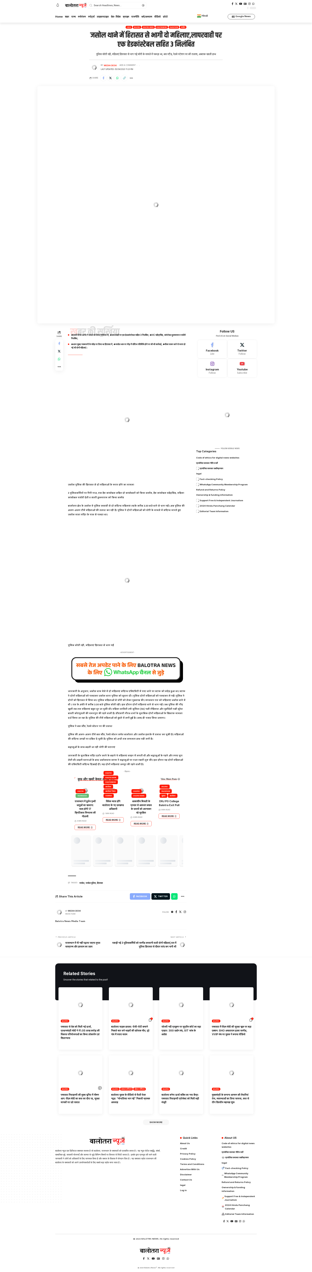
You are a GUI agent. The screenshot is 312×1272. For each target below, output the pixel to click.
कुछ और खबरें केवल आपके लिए (96, 779)
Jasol (129, 27)
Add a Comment (127, 65)
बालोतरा (108, 786)
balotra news (148, 27)
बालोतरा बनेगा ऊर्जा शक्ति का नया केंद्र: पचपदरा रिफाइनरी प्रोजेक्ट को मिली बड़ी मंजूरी (180, 1098)
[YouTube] (240, 4)
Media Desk (110, 65)
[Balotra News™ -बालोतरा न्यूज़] (156, 1251)
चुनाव (163, 795)
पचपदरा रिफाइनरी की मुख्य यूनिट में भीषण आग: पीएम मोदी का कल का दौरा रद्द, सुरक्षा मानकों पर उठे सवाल (80, 1098)
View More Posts (169, 779)
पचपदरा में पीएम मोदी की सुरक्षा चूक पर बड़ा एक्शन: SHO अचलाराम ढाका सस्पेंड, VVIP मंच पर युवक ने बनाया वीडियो (231, 1030)
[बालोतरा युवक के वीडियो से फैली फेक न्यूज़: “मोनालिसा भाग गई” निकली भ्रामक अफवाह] (131, 1072)
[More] (131, 78)
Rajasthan (174, 27)
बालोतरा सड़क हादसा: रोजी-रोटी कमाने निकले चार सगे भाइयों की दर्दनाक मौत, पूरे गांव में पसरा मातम (130, 1030)
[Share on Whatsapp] (117, 78)
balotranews (161, 27)
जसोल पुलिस (91, 882)
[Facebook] (232, 4)
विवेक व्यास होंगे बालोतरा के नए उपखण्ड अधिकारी (113, 805)
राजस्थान (108, 795)
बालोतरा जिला (110, 791)
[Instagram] (249, 4)
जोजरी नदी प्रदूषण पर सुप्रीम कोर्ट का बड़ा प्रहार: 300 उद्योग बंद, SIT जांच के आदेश (181, 1030)
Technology (82, 795)
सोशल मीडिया (139, 1089)
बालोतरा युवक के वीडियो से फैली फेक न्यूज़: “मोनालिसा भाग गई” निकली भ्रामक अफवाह (130, 1098)
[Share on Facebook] (103, 78)
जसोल (183, 27)
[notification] (57, 5)
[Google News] (245, 4)
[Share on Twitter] (110, 78)
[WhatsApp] (253, 4)
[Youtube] (242, 368)
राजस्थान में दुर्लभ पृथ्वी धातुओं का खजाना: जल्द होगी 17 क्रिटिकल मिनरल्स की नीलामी (85, 809)
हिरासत (100, 882)
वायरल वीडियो (126, 1089)
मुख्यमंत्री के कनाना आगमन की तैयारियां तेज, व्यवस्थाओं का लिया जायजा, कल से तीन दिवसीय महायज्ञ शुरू (230, 1098)
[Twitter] (236, 4)
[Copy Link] (124, 78)
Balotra (137, 27)
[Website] (172, 912)
